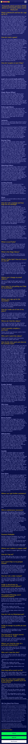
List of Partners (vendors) (6, 729)
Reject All (14, 737)
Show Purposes (14, 741)
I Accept (14, 733)
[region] (14, 721)
